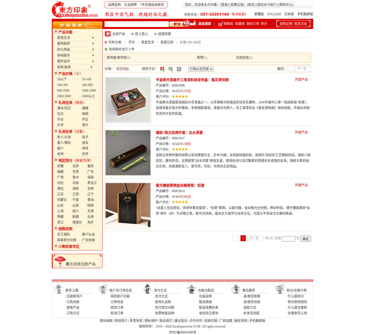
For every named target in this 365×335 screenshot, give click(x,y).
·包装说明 (205, 296)
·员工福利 (63, 234)
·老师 (60, 154)
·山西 (75, 205)
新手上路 (71, 290)
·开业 (60, 119)
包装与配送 (206, 290)
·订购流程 (72, 302)
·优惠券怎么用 (297, 313)
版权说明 (240, 321)
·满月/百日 (63, 108)
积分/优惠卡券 (297, 290)
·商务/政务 (73, 67)
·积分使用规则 (297, 302)
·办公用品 (74, 49)
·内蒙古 (61, 200)
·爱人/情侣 (63, 143)
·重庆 (90, 166)
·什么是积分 (295, 296)
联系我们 (166, 321)
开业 (132, 42)
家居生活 (147, 42)
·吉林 (90, 189)
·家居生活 (74, 38)
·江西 (75, 194)
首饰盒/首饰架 (117, 57)
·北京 (75, 166)
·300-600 (87, 85)
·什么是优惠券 (297, 308)
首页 (251, 5)
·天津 (90, 211)
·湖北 (60, 189)
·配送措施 (205, 302)
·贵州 (75, 177)
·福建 (60, 172)
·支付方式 (161, 296)
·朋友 (84, 143)
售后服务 (248, 290)
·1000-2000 (88, 90)
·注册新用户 (74, 296)
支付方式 (160, 290)
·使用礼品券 (162, 302)
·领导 (84, 148)
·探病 (84, 114)
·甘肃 (75, 172)
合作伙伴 (195, 321)
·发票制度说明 (164, 313)
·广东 (90, 172)
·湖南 (75, 189)
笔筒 (200, 57)
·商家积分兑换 (66, 240)
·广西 (60, 177)
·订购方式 (72, 313)
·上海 (60, 211)
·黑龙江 (91, 183)
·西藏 (60, 217)
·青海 (90, 200)
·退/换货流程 (251, 302)
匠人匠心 (141, 34)
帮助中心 (285, 5)
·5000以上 (88, 96)
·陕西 (90, 205)
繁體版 (259, 14)
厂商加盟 (225, 321)
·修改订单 (116, 308)
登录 (224, 5)
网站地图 (106, 321)
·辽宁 (90, 194)
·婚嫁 (84, 108)
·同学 (84, 154)
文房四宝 (242, 57)
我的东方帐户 (267, 5)
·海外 (90, 222)
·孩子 (84, 137)
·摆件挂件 (74, 61)
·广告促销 (88, 240)
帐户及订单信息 (121, 290)
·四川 (75, 211)
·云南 (90, 217)
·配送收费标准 (208, 308)
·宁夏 (75, 200)
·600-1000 (62, 90)
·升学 (60, 125)
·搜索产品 (72, 308)
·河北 (60, 183)
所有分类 (114, 42)
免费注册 (237, 5)
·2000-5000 (63, 96)
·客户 (60, 148)
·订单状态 (116, 302)
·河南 (75, 183)
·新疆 (75, 217)
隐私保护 (151, 321)
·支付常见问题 (164, 308)
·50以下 (61, 79)
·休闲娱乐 (74, 55)
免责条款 (136, 321)
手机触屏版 (305, 14)
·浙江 (60, 222)
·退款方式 (249, 308)
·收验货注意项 (208, 313)
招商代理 (210, 321)
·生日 (60, 114)
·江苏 (60, 194)
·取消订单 (116, 313)
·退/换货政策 (251, 296)
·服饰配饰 (74, 44)
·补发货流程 (250, 313)
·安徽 (60, 166)
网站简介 (121, 321)
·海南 (90, 177)
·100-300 (62, 85)
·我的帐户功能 (120, 296)
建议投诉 (180, 321)
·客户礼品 (88, 234)
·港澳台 (76, 222)
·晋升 (84, 125)
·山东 (60, 205)
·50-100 (86, 79)
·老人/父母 (63, 137)
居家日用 (167, 42)
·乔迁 (84, 119)
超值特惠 (164, 34)
